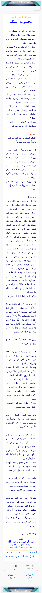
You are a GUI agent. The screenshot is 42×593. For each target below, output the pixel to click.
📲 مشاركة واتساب (12, 567)
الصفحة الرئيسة (28, 552)
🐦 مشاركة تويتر (29, 576)
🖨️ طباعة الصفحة (30, 567)
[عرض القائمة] (37, 8)
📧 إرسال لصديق (12, 576)
